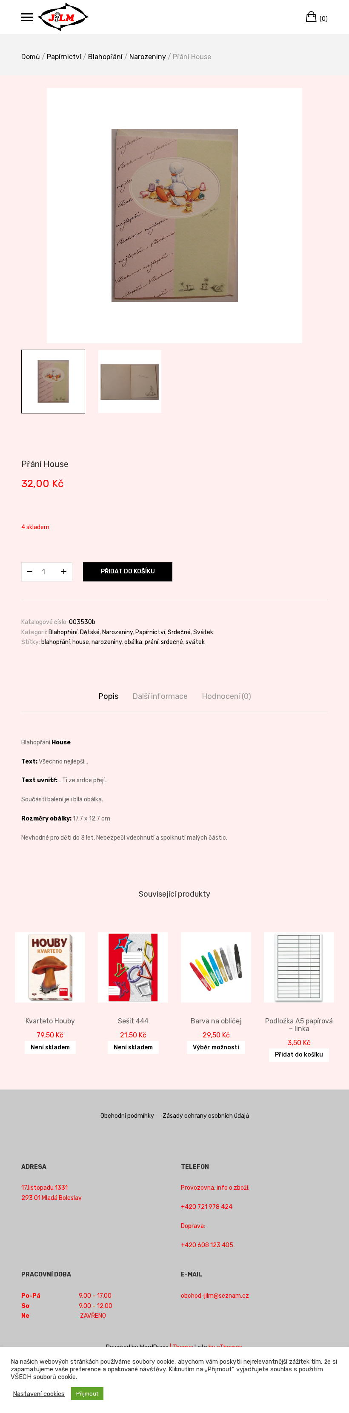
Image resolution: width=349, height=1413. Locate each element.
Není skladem (50, 1047)
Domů (30, 57)
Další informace (160, 696)
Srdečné (179, 632)
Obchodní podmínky (127, 1116)
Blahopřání (105, 57)
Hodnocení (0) (226, 696)
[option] (174, 215)
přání (151, 642)
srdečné (172, 642)
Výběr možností (216, 1047)
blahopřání (55, 642)
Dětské (90, 632)
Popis (108, 696)
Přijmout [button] (87, 1393)
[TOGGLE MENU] (27, 17)
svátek (195, 642)
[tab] (108, 696)
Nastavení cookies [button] (39, 1394)
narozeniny (107, 642)
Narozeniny (147, 57)
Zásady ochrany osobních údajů (206, 1116)
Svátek (203, 632)
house (80, 642)
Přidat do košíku (128, 571)
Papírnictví (64, 57)
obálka (133, 642)
